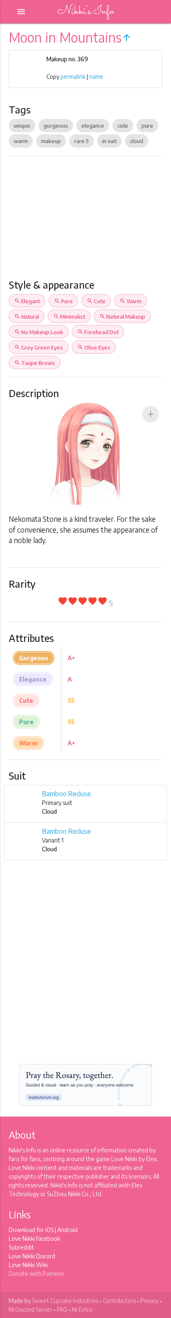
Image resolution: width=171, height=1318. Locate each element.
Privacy (149, 1300)
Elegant (27, 301)
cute (122, 125)
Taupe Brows (34, 363)
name (96, 76)
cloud (136, 141)
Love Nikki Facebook (34, 1238)
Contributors (119, 1300)
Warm (131, 301)
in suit (109, 141)
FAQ (62, 1309)
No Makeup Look (38, 332)
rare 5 (81, 141)
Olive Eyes (93, 347)
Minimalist (69, 316)
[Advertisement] (85, 221)
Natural (26, 316)
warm (21, 141)
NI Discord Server (30, 1309)
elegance (92, 125)
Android (67, 1229)
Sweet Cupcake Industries (65, 1300)
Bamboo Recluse (66, 794)
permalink (73, 76)
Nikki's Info (85, 11)
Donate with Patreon (36, 1273)
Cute (96, 301)
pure (147, 125)
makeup (51, 141)
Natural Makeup (122, 316)
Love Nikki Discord (32, 1256)
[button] (150, 414)
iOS (49, 1229)
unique (22, 125)
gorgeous (56, 125)
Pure (63, 301)
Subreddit (21, 1247)
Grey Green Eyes (38, 347)
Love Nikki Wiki (28, 1264)
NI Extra (82, 1309)
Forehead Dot (98, 332)
